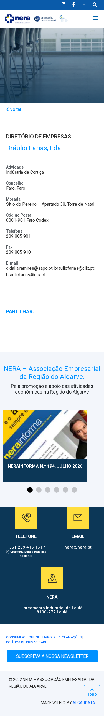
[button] (95, 17)
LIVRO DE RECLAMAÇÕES (62, 637)
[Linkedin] (63, 4)
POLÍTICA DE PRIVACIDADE (26, 642)
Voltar (15, 109)
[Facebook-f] (73, 4)
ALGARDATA (84, 703)
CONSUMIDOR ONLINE (23, 637)
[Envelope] (84, 4)
